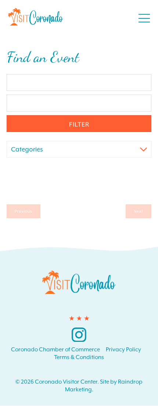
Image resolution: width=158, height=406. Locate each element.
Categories (27, 149)
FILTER (79, 124)
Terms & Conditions (79, 357)
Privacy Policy (123, 349)
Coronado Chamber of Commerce (55, 349)
